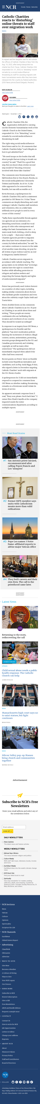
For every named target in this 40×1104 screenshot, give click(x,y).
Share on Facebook (24, 116)
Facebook (20, 1082)
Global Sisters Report (10, 940)
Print (36, 116)
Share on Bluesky (19, 116)
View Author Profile (7, 92)
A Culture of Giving (9, 973)
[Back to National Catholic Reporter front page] (11, 7)
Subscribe (34, 7)
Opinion (4, 666)
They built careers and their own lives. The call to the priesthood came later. (22, 582)
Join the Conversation (9, 104)
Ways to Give (7, 977)
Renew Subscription (9, 997)
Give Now (5, 966)
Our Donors (6, 984)
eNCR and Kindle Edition (11, 1008)
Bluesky (13, 1082)
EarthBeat (6, 936)
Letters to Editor (8, 1032)
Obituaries (6, 953)
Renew (28, 7)
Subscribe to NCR (8, 993)
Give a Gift (6, 1000)
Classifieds (6, 949)
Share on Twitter (28, 116)
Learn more (30, 106)
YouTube (24, 1082)
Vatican (5, 913)
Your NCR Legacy (8, 980)
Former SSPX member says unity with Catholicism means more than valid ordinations (22, 505)
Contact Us (6, 1021)
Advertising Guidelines (8, 1088)
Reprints (5, 1039)
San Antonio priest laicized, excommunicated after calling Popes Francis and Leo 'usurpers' (22, 464)
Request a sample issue (11, 1012)
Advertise (5, 957)
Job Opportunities (9, 1028)
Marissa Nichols (7, 765)
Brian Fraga (6, 722)
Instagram (28, 1082)
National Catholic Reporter (5, 1075)
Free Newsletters (8, 1004)
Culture (5, 916)
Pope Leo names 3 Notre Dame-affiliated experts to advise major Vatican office (22, 544)
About (4, 1048)
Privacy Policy (7, 1055)
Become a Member (9, 969)
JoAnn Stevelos (7, 680)
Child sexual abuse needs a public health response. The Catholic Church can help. (19, 673)
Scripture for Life (8, 928)
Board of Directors (9, 1063)
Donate (23, 7)
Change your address (10, 1035)
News (4, 31)
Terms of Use (19, 1088)
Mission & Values (8, 1052)
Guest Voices (9, 662)
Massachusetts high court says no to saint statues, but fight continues (20, 715)
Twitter (16, 1082)
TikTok (31, 1082)
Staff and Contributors (10, 1059)
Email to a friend (32, 116)
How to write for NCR (10, 1024)
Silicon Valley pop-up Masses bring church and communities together (18, 758)
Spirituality (6, 924)
